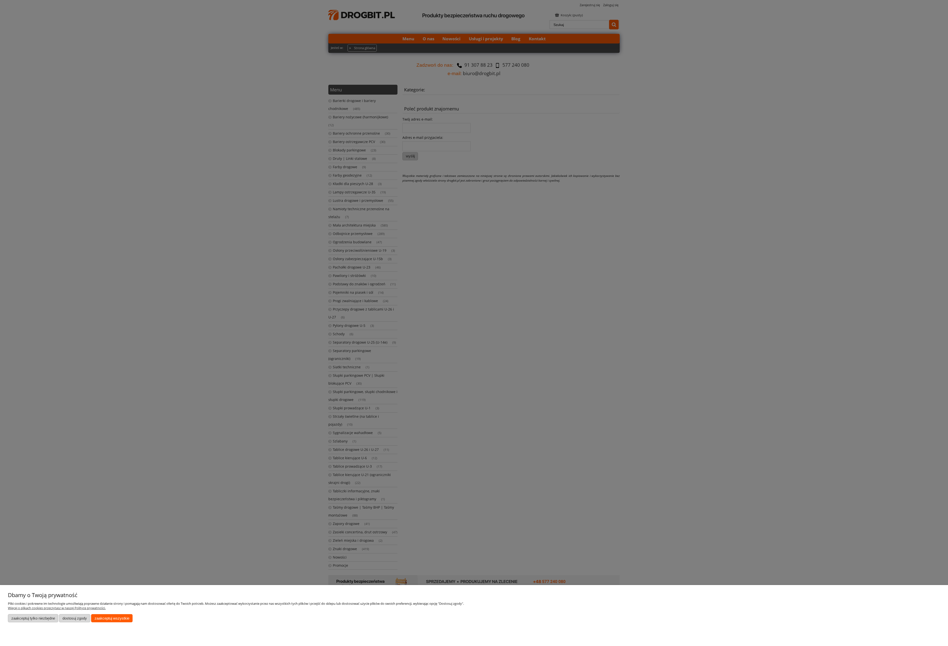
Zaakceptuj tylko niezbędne (33, 618)
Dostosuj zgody (74, 618)
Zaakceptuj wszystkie (112, 618)
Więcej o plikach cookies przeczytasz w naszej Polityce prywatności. (57, 608)
